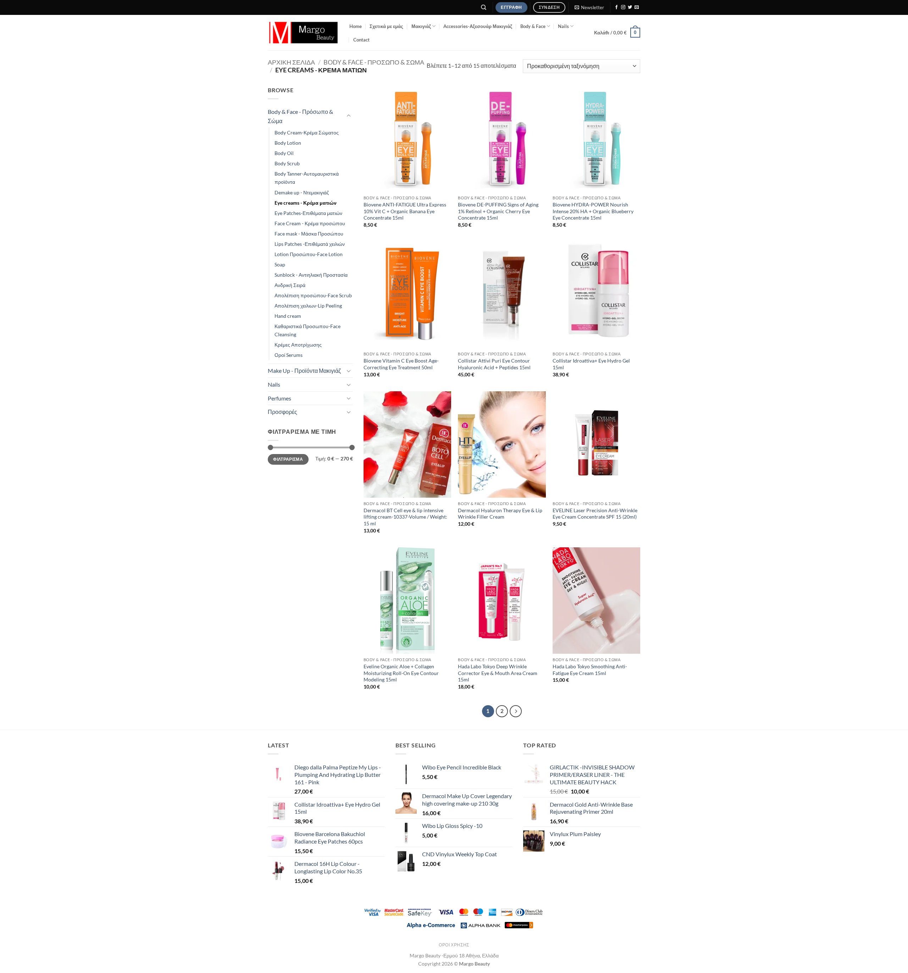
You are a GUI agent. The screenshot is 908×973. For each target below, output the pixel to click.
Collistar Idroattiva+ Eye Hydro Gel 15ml (591, 364)
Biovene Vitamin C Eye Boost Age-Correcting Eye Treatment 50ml (401, 364)
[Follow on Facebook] (616, 7)
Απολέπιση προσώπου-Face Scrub (313, 295)
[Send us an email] (637, 7)
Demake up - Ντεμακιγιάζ (302, 192)
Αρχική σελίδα (291, 62)
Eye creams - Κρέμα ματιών (306, 203)
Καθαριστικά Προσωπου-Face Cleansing (307, 330)
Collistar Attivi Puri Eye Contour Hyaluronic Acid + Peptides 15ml (494, 364)
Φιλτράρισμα (288, 459)
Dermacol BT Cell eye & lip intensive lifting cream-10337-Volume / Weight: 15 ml (405, 516)
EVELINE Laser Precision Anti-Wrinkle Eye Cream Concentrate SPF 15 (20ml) (595, 513)
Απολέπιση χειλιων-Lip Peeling (308, 306)
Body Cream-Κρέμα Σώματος (307, 132)
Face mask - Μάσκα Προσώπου (309, 234)
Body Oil (284, 153)
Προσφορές (282, 411)
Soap (280, 264)
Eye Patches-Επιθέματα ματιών (308, 213)
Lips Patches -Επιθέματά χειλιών (310, 244)
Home (355, 26)
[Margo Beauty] (303, 33)
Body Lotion (288, 143)
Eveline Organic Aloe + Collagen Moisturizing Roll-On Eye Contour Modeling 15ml (401, 672)
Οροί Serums (289, 355)
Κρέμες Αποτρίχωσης (298, 345)
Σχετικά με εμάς (386, 26)
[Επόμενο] (516, 711)
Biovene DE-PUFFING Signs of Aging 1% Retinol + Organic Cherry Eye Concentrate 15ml (498, 211)
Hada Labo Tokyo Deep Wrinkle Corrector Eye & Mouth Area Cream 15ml (497, 672)
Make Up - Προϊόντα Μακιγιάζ (304, 370)
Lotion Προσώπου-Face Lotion (309, 254)
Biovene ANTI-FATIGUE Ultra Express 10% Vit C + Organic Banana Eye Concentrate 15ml (405, 211)
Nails (563, 26)
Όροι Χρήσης (454, 944)
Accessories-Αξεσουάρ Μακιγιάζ (477, 26)
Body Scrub (287, 163)
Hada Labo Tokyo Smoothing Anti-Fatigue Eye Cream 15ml (590, 669)
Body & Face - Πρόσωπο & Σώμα (373, 62)
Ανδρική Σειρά (290, 285)
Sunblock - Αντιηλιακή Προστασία (311, 275)
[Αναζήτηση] (484, 7)
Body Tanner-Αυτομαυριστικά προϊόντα (307, 178)
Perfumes (279, 398)
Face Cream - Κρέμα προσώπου (310, 223)
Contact (361, 40)
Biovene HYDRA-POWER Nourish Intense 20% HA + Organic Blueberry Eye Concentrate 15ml (593, 211)
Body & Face (533, 26)
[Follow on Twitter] (630, 7)
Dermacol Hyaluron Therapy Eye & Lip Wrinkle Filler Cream (500, 513)
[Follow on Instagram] (623, 7)
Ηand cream (288, 316)
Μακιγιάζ (421, 26)
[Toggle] (348, 116)
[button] (589, 7)
